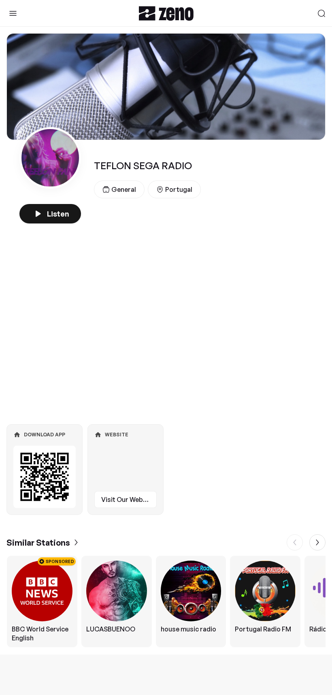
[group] (166, 601)
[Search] (321, 13)
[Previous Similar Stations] (295, 542)
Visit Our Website (128, 499)
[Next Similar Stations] (317, 542)
